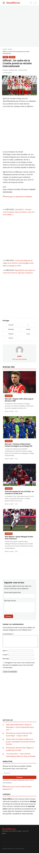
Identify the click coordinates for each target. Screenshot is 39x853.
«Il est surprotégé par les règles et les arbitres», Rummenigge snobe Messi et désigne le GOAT (18, 263)
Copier (28, 334)
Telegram (10, 334)
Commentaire (8, 634)
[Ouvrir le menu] (3, 3)
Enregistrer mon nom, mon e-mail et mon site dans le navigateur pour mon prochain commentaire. (19, 665)
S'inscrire (20, 777)
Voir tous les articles (19, 359)
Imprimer (11, 338)
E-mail (5, 655)
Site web (6, 659)
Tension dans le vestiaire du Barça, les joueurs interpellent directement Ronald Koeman (20, 741)
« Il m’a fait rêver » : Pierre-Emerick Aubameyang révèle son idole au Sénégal (20, 755)
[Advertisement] (19, 26)
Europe (5, 57)
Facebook (10, 325)
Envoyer (8, 616)
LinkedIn (28, 329)
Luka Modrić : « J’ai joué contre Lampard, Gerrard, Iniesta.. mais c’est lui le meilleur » (19, 212)
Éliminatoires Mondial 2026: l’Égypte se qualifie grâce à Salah (20, 749)
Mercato (12, 57)
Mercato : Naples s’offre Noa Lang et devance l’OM (19, 400)
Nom (5, 651)
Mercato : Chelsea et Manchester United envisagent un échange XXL (18, 445)
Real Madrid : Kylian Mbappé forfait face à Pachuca (19, 538)
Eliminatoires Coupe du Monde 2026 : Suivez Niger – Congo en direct (19, 734)
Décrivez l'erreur (10, 601)
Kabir (15, 70)
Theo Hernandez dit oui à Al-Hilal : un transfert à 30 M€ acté (19, 492)
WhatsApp (11, 329)
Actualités (9, 396)
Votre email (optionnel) (12, 592)
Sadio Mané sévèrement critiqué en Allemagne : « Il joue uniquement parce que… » (20, 727)
